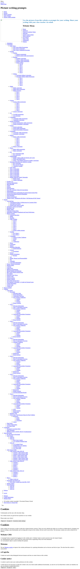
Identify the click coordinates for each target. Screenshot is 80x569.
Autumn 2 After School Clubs (20, 454)
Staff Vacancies (10, 430)
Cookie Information (8, 497)
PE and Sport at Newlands (13, 434)
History (12, 135)
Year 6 (21, 72)
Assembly (12, 261)
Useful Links (10, 285)
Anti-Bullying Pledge (15, 204)
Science (12, 100)
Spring (18, 300)
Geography (13, 131)
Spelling (12, 231)
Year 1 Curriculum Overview (20, 307)
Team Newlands (8, 433)
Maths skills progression (19, 89)
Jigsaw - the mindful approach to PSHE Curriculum (26, 160)
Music (11, 148)
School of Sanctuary (12, 197)
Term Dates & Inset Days (13, 280)
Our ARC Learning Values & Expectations (17, 190)
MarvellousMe (10, 184)
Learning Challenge (18, 342)
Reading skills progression (22, 61)
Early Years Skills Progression (20, 47)
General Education (14, 215)
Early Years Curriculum (19, 48)
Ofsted (8, 185)
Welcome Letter (17, 293)
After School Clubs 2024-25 (17, 461)
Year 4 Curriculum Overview (20, 359)
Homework (16, 353)
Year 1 (21, 65)
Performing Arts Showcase (13, 480)
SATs (14, 409)
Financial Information (12, 183)
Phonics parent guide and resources (25, 55)
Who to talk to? (26, 36)
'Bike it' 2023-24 (14, 479)
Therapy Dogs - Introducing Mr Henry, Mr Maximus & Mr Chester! (23, 198)
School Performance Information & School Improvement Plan (22, 192)
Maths (11, 86)
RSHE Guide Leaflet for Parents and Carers (24, 157)
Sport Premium (10, 195)
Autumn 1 (15, 462)
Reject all (3, 521)
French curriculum (17, 127)
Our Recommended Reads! (20, 392)
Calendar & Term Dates (13, 211)
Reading (15, 57)
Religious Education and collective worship (20, 162)
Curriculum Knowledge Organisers (21, 314)
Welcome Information (18, 306)
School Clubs (10, 276)
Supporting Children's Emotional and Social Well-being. (21, 212)
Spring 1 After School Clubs (20, 455)
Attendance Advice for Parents (14, 206)
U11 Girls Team (17, 448)
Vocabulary (19, 420)
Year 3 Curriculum (14, 171)
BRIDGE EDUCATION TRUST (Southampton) (19, 431)
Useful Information (11, 283)
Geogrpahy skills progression (20, 132)
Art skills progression (18, 114)
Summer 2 (15, 469)
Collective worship (17, 166)
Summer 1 (15, 468)
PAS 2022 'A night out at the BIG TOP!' (20, 482)
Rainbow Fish (13, 413)
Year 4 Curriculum (14, 173)
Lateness (9, 266)
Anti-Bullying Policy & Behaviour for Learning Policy (23, 202)
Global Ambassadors (12, 424)
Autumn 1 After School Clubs (20, 452)
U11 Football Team (18, 444)
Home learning (16, 320)
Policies (25, 41)
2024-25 (12, 437)
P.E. (11, 152)
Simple (15, 238)
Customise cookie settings (19, 521)
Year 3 (21, 68)
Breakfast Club (10, 208)
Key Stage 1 (16, 233)
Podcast (6, 490)
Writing (15, 74)
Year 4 (21, 69)
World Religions (17, 248)
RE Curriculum (17, 163)
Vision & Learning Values (29, 32)
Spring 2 (15, 466)
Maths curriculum (17, 88)
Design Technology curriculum (20, 124)
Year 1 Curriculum (14, 169)
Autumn (18, 299)
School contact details (28, 34)
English (12, 51)
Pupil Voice (10, 423)
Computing (13, 117)
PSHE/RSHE (13, 156)
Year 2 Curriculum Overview (20, 324)
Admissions (26, 40)
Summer (18, 301)
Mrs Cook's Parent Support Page (15, 272)
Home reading (19, 62)
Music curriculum (17, 150)
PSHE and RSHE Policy (19, 159)
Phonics (15, 53)
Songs (17, 417)
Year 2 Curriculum (14, 170)
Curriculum (9, 44)
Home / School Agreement (13, 264)
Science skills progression (19, 101)
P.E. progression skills (18, 153)
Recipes (15, 255)
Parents (5, 13)
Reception (12, 292)
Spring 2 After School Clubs (20, 456)
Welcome (25, 33)
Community (7, 427)
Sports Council (10, 483)
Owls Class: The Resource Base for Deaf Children (22, 415)
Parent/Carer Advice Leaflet (17, 205)
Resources (15, 416)
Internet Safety (10, 265)
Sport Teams (10, 436)
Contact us (9, 286)
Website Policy (7, 498)
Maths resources (17, 90)
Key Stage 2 (16, 234)
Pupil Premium (10, 188)
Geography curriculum (18, 134)
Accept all (9, 521)
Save (14, 567)
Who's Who (26, 39)
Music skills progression (19, 149)
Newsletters (10, 273)
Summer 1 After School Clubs (20, 458)
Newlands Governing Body (14, 429)
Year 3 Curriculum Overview (20, 340)
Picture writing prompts (9, 17)
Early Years (13, 46)
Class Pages (10, 290)
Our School (26, 37)
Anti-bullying (10, 201)
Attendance (9, 43)
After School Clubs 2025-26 (17, 451)
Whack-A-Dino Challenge (19, 237)
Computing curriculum (18, 120)
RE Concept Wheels (18, 164)
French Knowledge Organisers (20, 129)
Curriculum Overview (18, 296)
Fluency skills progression (22, 60)
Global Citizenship (17, 180)
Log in (2, 2)
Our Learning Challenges (19, 297)
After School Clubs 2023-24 (17, 470)
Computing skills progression (20, 118)
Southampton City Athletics (20, 445)
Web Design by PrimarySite (11, 502)
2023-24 (12, 438)
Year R (21, 64)
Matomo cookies (9, 547)
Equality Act (10, 181)
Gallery (15, 422)
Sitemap (6, 495)
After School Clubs (11, 450)
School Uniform (11, 279)
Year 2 (21, 67)
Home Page (3, 4)
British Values (16, 178)
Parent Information (17, 294)
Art (11, 113)
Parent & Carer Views (12, 275)
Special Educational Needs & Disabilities (17, 194)
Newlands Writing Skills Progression (25, 76)
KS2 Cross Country (18, 440)
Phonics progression (21, 54)
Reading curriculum (21, 58)
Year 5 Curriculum (14, 174)
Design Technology (15, 121)
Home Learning (8, 14)
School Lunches (11, 278)
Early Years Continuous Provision (21, 50)
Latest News (10, 268)
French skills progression (19, 128)
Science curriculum (18, 111)
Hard (14, 240)
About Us (25, 30)
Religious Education (15, 247)
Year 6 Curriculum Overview (20, 396)
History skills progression (19, 136)
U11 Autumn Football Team (20, 441)
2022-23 (12, 443)
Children (6, 289)
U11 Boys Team (17, 447)
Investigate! (16, 251)
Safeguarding (10, 191)
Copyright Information (15, 262)
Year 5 (21, 71)
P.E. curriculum (17, 155)
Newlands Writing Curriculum (23, 75)
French (11, 125)
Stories (18, 419)
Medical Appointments (12, 269)
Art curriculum (16, 115)
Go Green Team (11, 426)
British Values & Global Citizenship (19, 177)
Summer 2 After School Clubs (20, 459)
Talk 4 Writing (7, 16)
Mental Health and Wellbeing (14, 271)
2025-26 (12, 486)
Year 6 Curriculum (14, 176)
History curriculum (17, 146)
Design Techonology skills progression (22, 122)
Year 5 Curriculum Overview (20, 377)
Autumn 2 (15, 463)
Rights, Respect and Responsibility (18, 258)
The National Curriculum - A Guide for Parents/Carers (20, 282)
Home (5, 11)
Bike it (8, 477)
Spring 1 (15, 465)
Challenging (16, 241)
